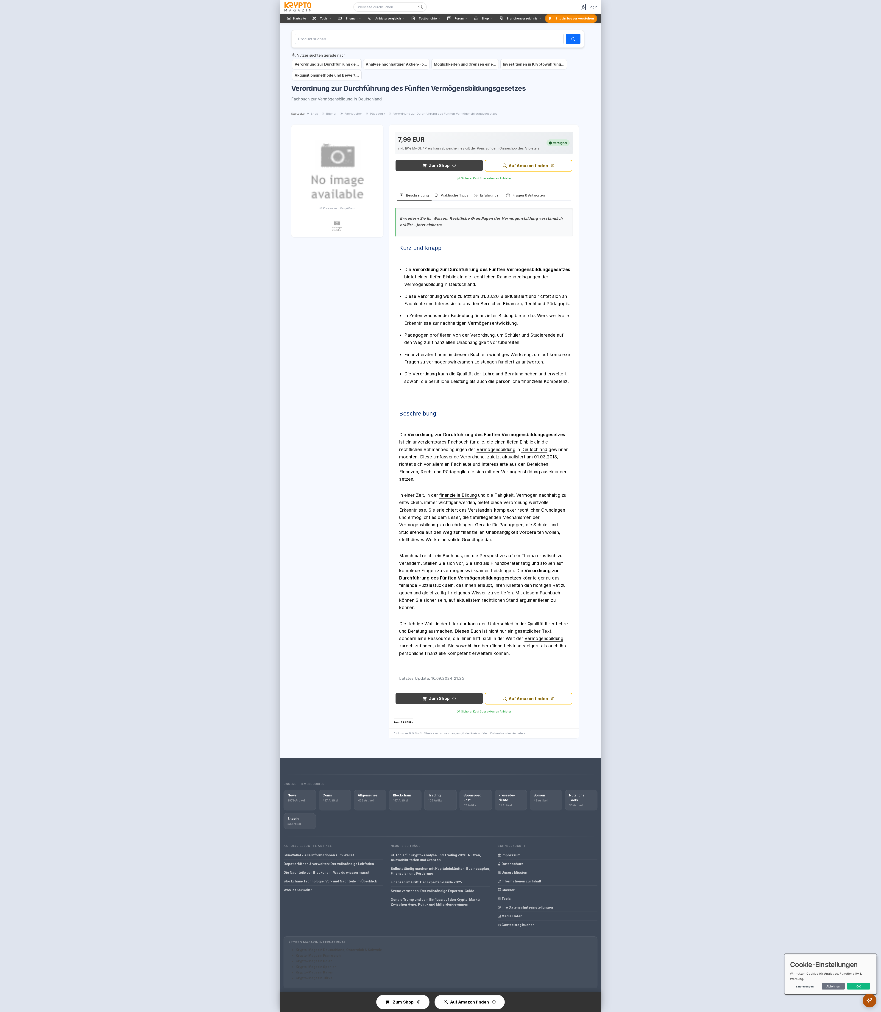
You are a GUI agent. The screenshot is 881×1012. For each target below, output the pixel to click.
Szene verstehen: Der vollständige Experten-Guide (432, 891)
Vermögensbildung (496, 449)
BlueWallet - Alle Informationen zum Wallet (319, 855)
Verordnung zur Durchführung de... (327, 64)
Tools (506, 899)
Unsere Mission (514, 872)
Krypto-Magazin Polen (314, 961)
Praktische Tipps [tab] (454, 195)
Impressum (511, 855)
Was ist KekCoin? (298, 890)
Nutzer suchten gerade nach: (321, 55)
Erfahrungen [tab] (490, 195)
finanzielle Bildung (458, 495)
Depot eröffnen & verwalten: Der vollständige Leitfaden (329, 864)
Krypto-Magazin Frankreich (318, 955)
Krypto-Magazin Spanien (316, 967)
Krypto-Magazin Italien (314, 972)
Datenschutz (512, 864)
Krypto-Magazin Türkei (314, 978)
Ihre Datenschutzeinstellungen (527, 907)
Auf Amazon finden (528, 165)
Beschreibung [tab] (417, 195)
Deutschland (534, 449)
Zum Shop (439, 165)
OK (858, 986)
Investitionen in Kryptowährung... (533, 64)
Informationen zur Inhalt (521, 881)
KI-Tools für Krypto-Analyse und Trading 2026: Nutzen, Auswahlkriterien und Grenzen (436, 857)
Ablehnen (833, 986)
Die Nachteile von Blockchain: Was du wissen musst (326, 872)
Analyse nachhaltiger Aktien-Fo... (396, 64)
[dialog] (830, 974)
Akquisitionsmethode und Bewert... (327, 75)
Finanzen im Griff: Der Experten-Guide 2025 (426, 882)
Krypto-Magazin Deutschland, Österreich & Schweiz (339, 950)
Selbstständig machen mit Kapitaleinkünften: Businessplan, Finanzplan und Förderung (440, 871)
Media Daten (511, 916)
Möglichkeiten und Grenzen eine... (465, 64)
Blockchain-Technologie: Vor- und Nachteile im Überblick (330, 881)
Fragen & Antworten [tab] (529, 195)
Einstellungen (805, 986)
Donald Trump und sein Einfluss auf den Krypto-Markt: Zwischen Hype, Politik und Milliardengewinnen (435, 902)
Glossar (508, 890)
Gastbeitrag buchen (518, 925)
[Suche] (420, 7)
